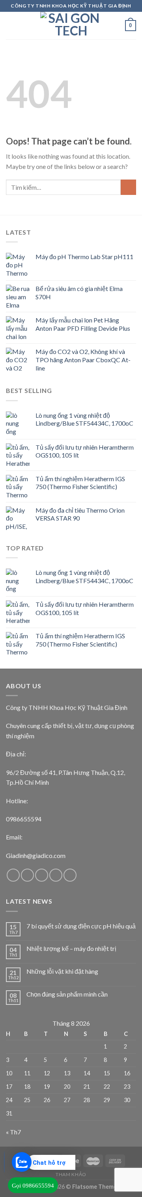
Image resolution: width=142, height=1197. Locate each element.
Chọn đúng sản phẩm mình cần (67, 994)
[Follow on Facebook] (13, 875)
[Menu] (10, 25)
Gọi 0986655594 (33, 1185)
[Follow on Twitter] (41, 875)
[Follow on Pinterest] (70, 875)
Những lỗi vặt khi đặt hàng (62, 971)
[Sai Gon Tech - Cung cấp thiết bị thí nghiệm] (71, 25)
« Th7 (13, 1132)
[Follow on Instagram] (27, 875)
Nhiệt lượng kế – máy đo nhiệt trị (71, 948)
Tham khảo (71, 1174)
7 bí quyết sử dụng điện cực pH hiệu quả (81, 926)
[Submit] (128, 187)
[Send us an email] (55, 875)
